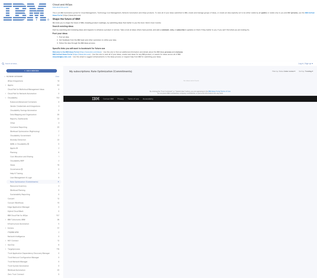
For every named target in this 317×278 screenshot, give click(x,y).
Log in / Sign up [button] (305, 63)
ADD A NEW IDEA (32, 71)
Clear (57, 76)
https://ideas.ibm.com (81, 54)
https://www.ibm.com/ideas (90, 52)
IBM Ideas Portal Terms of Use (219, 91)
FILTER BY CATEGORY (14, 76)
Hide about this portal (60, 7)
